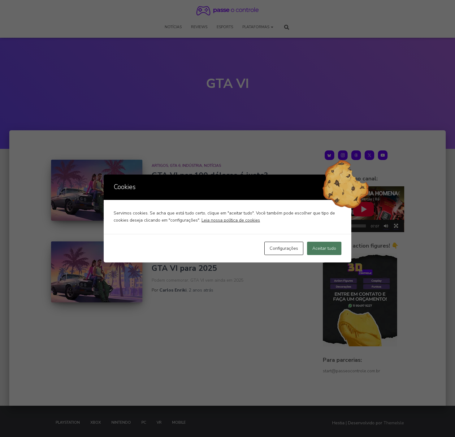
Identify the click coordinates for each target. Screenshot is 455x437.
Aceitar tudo (324, 248)
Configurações (284, 248)
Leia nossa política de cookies (231, 220)
